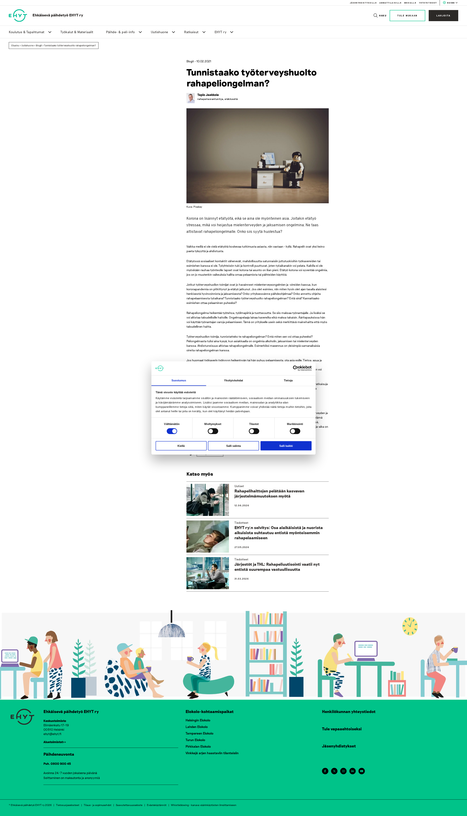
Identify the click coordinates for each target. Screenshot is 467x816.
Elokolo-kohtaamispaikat (210, 711)
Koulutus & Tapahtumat (27, 32)
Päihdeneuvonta (58, 754)
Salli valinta (233, 445)
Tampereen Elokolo (199, 733)
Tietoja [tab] (288, 380)
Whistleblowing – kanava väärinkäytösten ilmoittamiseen (203, 805)
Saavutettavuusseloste (129, 805)
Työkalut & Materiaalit (76, 32)
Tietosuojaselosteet (67, 805)
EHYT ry (221, 32)
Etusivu (15, 45)
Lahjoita (443, 15)
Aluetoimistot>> (54, 742)
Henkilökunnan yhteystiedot (349, 711)
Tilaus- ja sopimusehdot (97, 805)
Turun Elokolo (195, 740)
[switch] (213, 431)
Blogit (39, 45)
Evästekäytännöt (157, 805)
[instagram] (343, 771)
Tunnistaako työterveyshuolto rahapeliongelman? (70, 45)
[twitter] (334, 771)
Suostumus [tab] (178, 380)
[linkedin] (352, 771)
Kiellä (181, 445)
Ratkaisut (191, 32)
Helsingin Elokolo (198, 720)
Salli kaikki (286, 445)
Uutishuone (159, 32)
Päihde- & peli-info (120, 32)
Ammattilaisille (390, 3)
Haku (383, 15)
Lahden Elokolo (197, 727)
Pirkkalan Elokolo (198, 746)
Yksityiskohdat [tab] (233, 380)
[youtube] (361, 771)
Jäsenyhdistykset (339, 745)
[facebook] (325, 771)
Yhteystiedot (428, 3)
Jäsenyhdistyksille (363, 3)
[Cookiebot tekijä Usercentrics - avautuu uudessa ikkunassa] (296, 368)
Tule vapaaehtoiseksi (342, 728)
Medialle (410, 3)
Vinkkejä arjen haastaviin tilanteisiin (212, 753)
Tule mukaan (407, 15)
